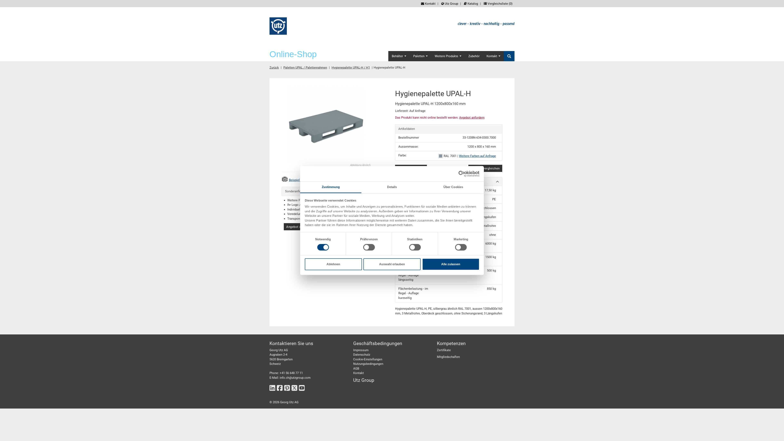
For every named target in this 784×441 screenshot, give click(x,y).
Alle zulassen (450, 264)
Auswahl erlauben (392, 264)
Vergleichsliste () (499, 4)
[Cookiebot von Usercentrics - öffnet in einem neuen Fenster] (461, 174)
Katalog (472, 4)
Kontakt (429, 4)
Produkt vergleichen (485, 168)
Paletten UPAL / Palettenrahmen (305, 67)
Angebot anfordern (299, 227)
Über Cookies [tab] (453, 187)
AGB (356, 368)
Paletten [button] (418, 56)
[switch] (369, 247)
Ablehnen (333, 264)
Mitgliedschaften (448, 357)
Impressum (361, 350)
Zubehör (474, 56)
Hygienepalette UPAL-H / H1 (351, 67)
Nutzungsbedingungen (368, 364)
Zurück (274, 67)
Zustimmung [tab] (331, 187)
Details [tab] (392, 187)
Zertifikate (444, 350)
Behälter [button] (397, 56)
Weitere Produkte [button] (446, 56)
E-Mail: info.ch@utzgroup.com (290, 378)
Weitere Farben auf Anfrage (477, 156)
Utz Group (451, 4)
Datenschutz (361, 354)
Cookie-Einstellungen (367, 359)
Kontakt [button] (492, 56)
